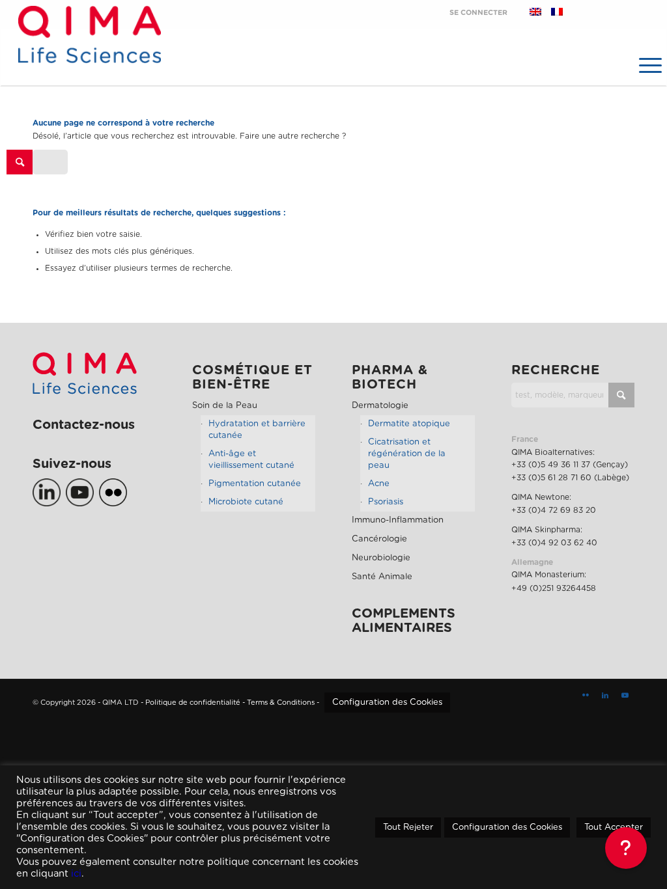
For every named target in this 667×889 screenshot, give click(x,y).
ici (76, 874)
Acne (379, 484)
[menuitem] (649, 65)
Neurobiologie (381, 558)
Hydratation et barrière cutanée (256, 430)
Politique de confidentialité (192, 702)
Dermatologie (380, 406)
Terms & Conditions (281, 702)
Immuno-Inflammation (398, 520)
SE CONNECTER (478, 12)
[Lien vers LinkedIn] (605, 695)
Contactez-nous (84, 424)
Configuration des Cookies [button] (387, 702)
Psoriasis (385, 502)
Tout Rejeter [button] (408, 827)
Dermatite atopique (409, 424)
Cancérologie (379, 539)
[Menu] (649, 65)
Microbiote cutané (245, 502)
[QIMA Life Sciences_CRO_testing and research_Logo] (89, 49)
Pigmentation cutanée (254, 484)
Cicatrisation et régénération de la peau (407, 454)
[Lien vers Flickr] (585, 695)
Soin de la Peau (224, 406)
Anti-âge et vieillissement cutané (251, 460)
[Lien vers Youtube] (624, 695)
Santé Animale (382, 577)
